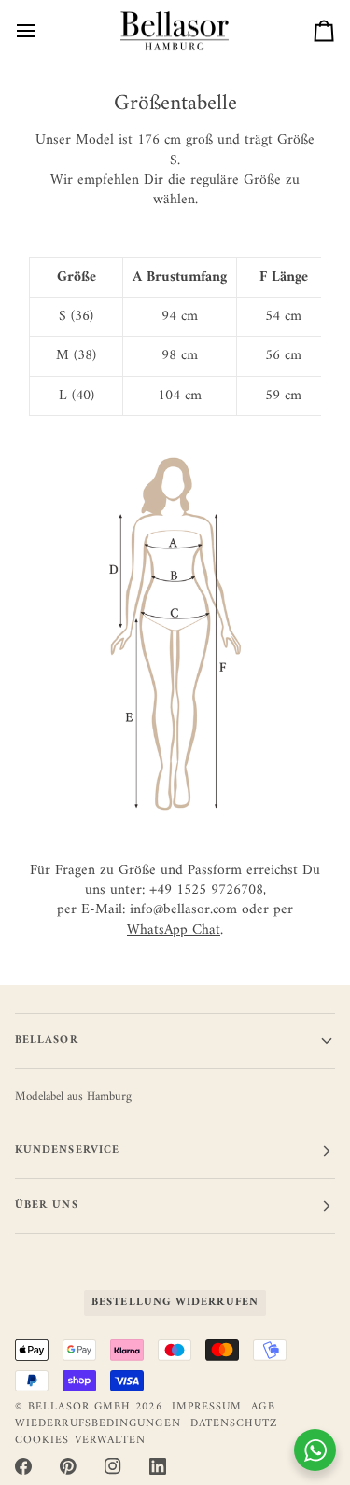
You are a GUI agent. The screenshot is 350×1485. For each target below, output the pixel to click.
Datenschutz (234, 1424)
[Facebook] (23, 1466)
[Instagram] (113, 1466)
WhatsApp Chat (173, 930)
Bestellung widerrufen (175, 1302)
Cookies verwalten (80, 1441)
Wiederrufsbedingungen (98, 1424)
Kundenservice (67, 1150)
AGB (262, 1407)
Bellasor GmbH (79, 1407)
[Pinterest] (68, 1466)
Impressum (207, 1407)
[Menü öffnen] (43, 31)
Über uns (46, 1205)
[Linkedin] (157, 1466)
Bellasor (46, 1040)
